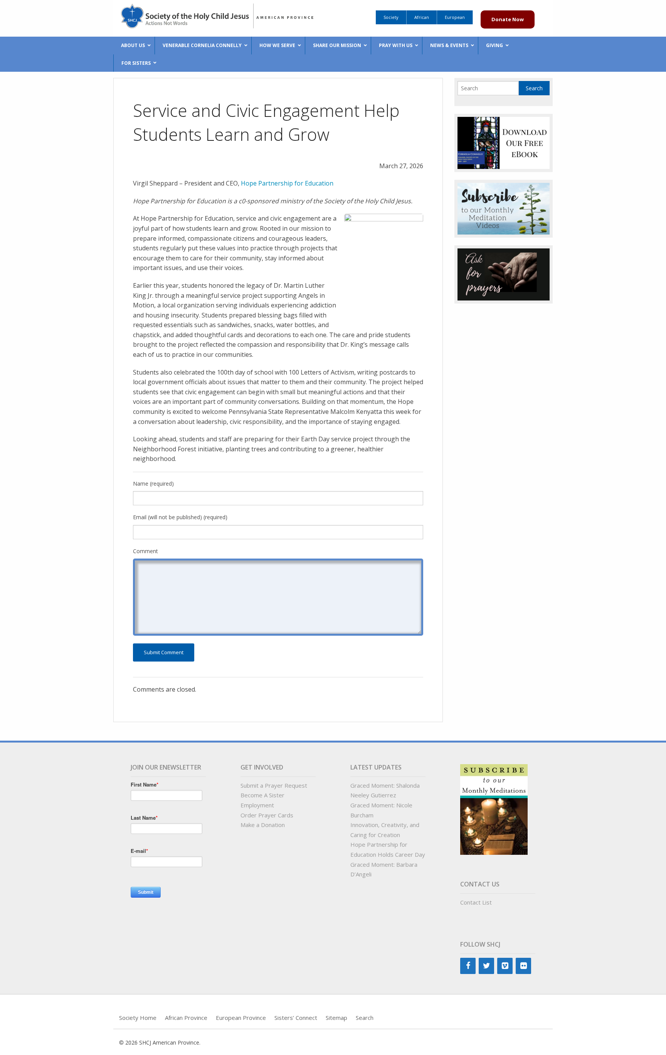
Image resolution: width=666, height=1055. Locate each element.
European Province (241, 1017)
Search (364, 1017)
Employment (257, 805)
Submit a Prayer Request (273, 785)
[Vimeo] (505, 966)
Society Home (137, 1017)
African (421, 17)
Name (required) (153, 483)
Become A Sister (262, 795)
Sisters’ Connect (295, 1017)
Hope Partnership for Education (287, 183)
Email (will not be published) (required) (180, 517)
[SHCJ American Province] (223, 14)
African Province (186, 1017)
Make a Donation (262, 825)
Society (391, 17)
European (455, 17)
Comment (145, 551)
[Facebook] (468, 966)
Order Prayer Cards (266, 815)
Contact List (476, 902)
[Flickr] (523, 966)
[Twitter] (486, 966)
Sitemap (336, 1017)
